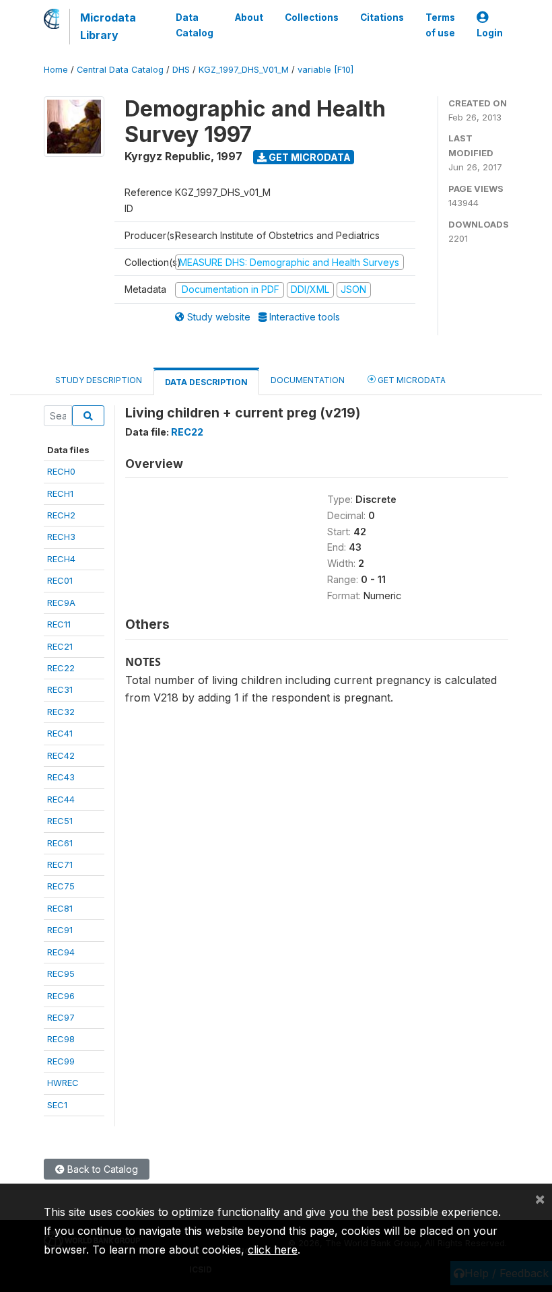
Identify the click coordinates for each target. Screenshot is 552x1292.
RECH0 (61, 471)
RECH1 (60, 493)
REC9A (61, 602)
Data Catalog (194, 25)
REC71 (60, 864)
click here (273, 1249)
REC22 (61, 667)
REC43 (61, 777)
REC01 (60, 580)
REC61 (60, 843)
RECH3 (61, 536)
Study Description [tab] (98, 380)
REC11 (59, 624)
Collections (312, 17)
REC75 (61, 886)
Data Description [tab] (206, 382)
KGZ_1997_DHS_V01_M (244, 70)
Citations (382, 17)
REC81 (60, 908)
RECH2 (61, 515)
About (249, 17)
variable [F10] (325, 70)
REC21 (60, 646)
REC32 (61, 711)
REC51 (60, 820)
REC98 (61, 1038)
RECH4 (61, 558)
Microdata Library (108, 26)
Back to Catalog (101, 1169)
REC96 (61, 995)
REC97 (61, 1017)
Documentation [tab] (308, 380)
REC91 (60, 929)
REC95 (61, 973)
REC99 (61, 1061)
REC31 (60, 689)
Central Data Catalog (120, 70)
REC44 (61, 799)
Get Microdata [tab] (411, 380)
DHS (181, 70)
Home (56, 70)
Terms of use (440, 25)
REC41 (60, 733)
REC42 (61, 755)
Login (490, 33)
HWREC (63, 1082)
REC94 (61, 952)
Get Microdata (309, 157)
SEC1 (57, 1104)
